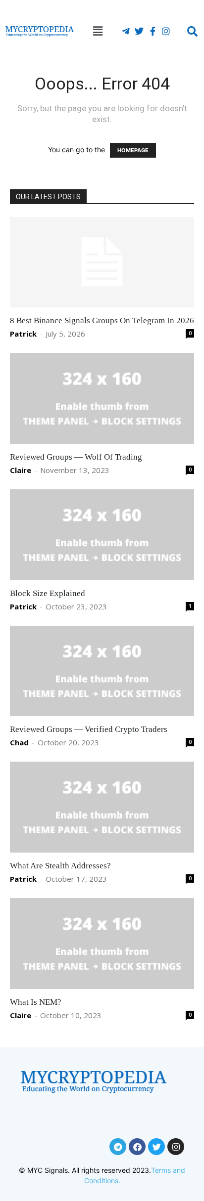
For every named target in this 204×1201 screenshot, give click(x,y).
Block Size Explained (47, 593)
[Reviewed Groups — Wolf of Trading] (102, 398)
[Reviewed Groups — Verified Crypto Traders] (102, 671)
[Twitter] (139, 31)
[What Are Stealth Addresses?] (102, 807)
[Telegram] (117, 1146)
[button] (94, 31)
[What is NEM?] (102, 943)
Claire (20, 470)
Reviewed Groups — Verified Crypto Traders (88, 729)
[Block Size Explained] (102, 534)
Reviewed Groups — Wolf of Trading (76, 457)
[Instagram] (165, 31)
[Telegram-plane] (125, 31)
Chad (19, 742)
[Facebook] (137, 1146)
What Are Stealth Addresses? (60, 865)
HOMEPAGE (133, 150)
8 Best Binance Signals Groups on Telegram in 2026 (102, 320)
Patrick (23, 334)
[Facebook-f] (152, 31)
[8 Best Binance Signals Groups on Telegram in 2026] (102, 262)
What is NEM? (35, 1002)
